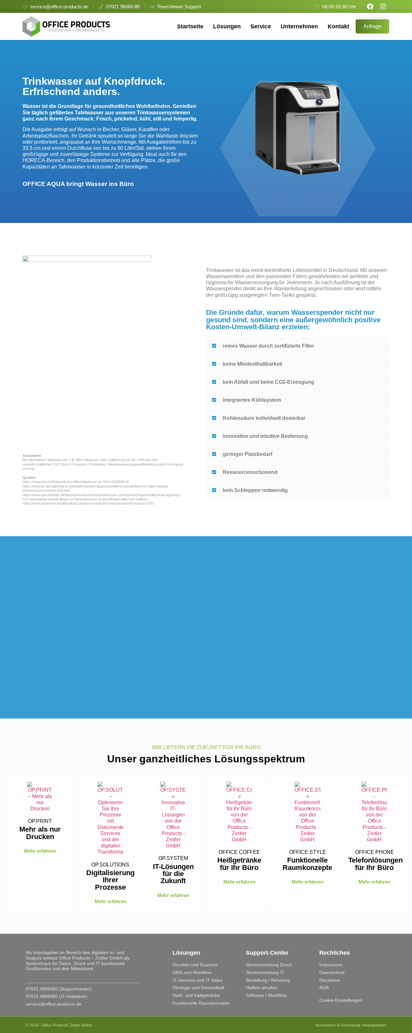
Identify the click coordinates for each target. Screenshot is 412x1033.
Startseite (190, 26)
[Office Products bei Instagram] (383, 6)
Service (260, 26)
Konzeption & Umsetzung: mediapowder (351, 1025)
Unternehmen (299, 26)
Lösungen (227, 26)
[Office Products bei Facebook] (370, 6)
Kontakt (338, 26)
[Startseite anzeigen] (68, 26)
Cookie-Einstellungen (340, 1000)
